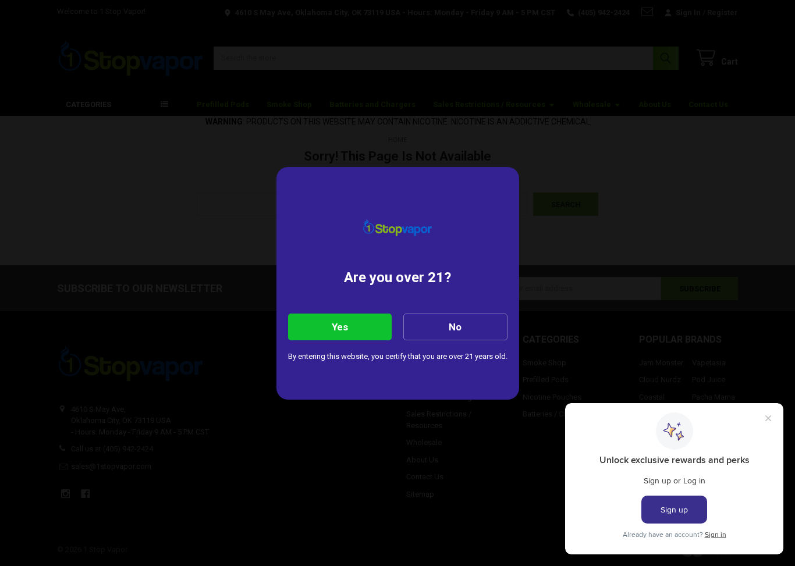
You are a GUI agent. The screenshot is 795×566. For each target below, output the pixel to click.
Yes (340, 327)
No (455, 327)
